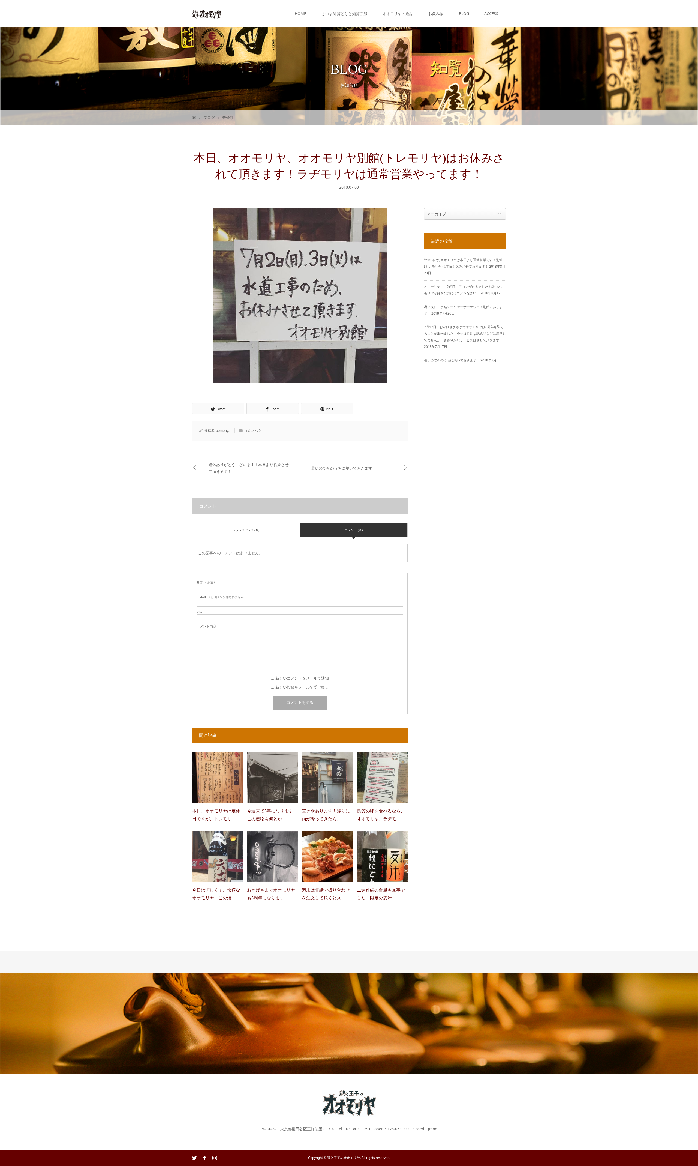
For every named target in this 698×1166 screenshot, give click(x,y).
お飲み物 (436, 13)
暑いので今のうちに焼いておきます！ (343, 468)
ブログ (209, 117)
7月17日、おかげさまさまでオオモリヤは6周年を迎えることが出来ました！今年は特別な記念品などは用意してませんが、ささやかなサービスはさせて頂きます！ (465, 333)
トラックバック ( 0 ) (246, 530)
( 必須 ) (206, 582)
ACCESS (491, 13)
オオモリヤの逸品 (398, 13)
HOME (300, 13)
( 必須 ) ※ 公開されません (220, 596)
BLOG (464, 13)
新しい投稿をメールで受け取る (302, 687)
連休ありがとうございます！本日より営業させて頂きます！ (249, 468)
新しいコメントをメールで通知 (302, 678)
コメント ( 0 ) (354, 530)
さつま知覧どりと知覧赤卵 (344, 13)
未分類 (228, 117)
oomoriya (223, 430)
